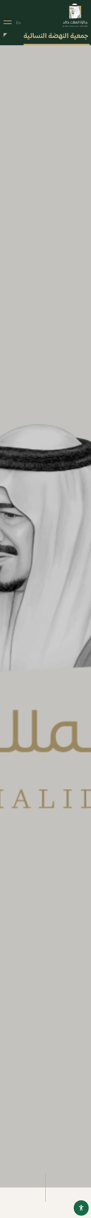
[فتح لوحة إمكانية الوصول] (81, 1208)
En (18, 23)
